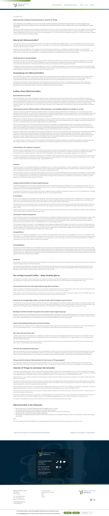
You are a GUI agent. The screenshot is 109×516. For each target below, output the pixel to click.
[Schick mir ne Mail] (64, 461)
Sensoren (43, 198)
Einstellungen (23, 513)
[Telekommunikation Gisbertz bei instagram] (60, 467)
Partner (81, 5)
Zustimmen (67, 512)
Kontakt (92, 5)
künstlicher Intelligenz (64, 127)
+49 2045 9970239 (45, 466)
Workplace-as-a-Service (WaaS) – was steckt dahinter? (82, 432)
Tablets (79, 140)
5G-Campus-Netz (87, 377)
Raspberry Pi (83, 150)
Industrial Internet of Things (25, 158)
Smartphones (73, 140)
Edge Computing (21, 374)
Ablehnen (76, 512)
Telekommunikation (56, 5)
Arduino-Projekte (67, 227)
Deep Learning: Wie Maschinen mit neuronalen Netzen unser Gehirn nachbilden (31, 432)
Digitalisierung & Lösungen (70, 5)
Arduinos (37, 98)
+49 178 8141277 (45, 469)
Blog (87, 5)
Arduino (41, 200)
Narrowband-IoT (83, 157)
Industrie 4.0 (25, 293)
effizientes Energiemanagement (53, 396)
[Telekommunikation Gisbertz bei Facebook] (57, 467)
